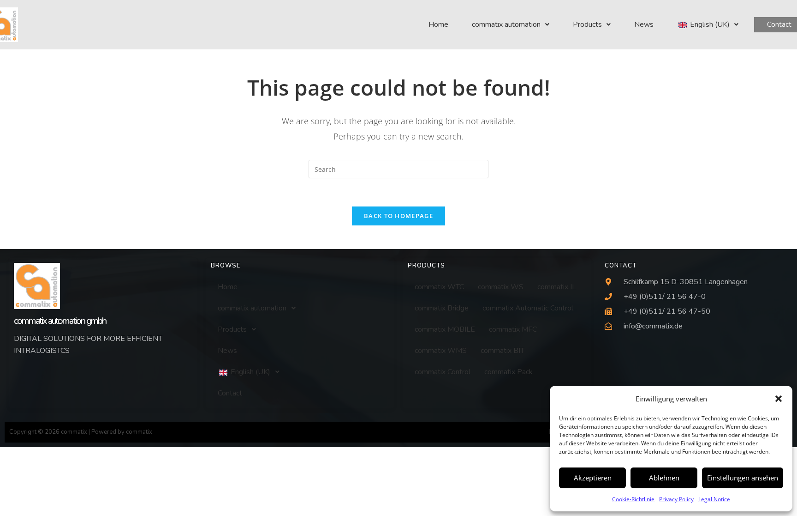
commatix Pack (508, 372)
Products (587, 24)
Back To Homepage (398, 216)
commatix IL (556, 287)
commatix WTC (439, 287)
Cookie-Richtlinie (633, 499)
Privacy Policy (676, 499)
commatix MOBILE (445, 329)
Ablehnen (664, 477)
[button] (778, 398)
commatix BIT (502, 351)
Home (438, 24)
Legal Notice (714, 499)
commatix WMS (441, 351)
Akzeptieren (593, 477)
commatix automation (506, 24)
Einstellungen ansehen (742, 477)
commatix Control (442, 372)
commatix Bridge (442, 308)
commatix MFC (513, 329)
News (644, 24)
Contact (230, 393)
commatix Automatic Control (527, 308)
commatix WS (500, 287)
